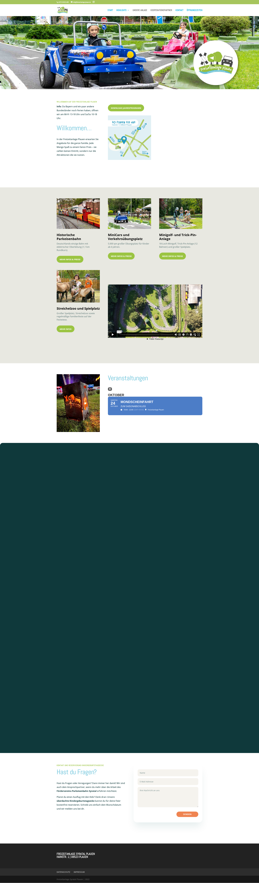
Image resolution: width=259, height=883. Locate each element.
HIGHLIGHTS (121, 10)
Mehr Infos (65, 329)
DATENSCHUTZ (63, 872)
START (110, 10)
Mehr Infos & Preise (70, 259)
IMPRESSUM (79, 872)
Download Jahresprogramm (126, 108)
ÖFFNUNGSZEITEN (194, 10)
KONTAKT (179, 10)
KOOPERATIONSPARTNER (161, 10)
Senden (187, 814)
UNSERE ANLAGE (140, 10)
